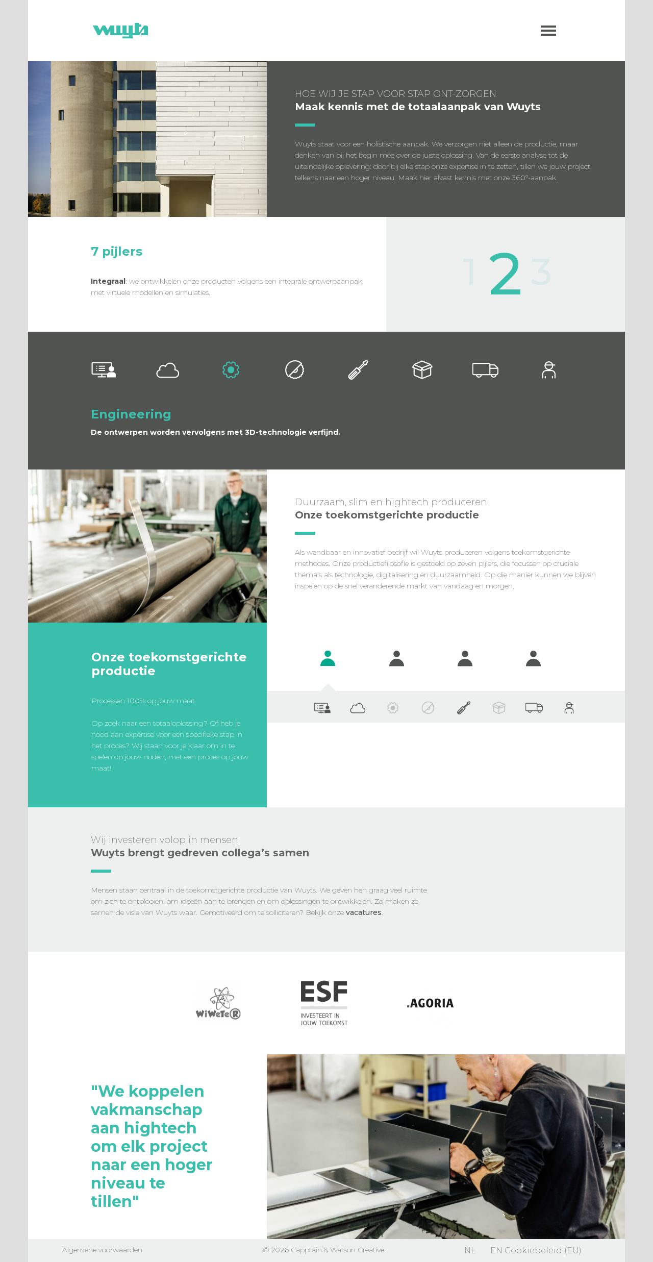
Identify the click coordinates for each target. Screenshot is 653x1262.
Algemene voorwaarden (102, 1249)
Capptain (306, 1249)
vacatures (364, 912)
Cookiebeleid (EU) (543, 1250)
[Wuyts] (120, 31)
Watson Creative (357, 1249)
